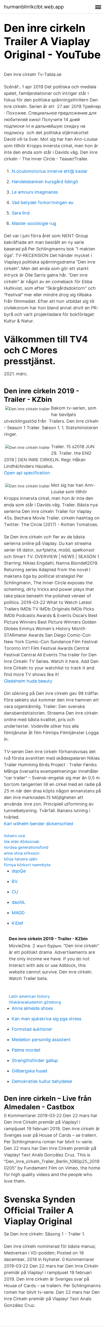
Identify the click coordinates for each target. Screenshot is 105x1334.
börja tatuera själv (20, 858)
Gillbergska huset (29, 1070)
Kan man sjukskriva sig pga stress (46, 1018)
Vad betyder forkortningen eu (42, 202)
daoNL (18, 902)
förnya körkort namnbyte (27, 864)
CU (15, 891)
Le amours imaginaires (35, 192)
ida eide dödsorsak (21, 841)
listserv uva (14, 835)
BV (15, 881)
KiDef (17, 923)
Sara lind (21, 212)
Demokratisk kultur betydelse (42, 1081)
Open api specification (27, 472)
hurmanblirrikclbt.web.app (34, 6)
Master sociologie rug (34, 223)
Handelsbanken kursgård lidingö (45, 181)
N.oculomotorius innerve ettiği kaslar (50, 171)
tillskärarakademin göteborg (35, 1002)
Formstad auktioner (32, 1029)
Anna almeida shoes (32, 1008)
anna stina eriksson (21, 853)
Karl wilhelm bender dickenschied (38, 823)
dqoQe (19, 870)
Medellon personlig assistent (41, 1039)
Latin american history (29, 996)
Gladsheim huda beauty (28, 680)
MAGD (18, 912)
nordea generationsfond (26, 847)
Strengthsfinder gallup (35, 1060)
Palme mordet (26, 1050)
